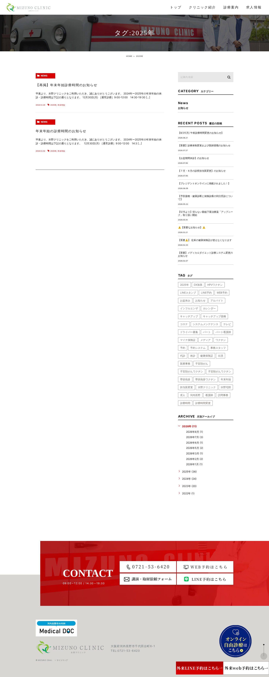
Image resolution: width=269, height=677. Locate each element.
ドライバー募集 (189, 332)
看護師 (209, 395)
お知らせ (200, 300)
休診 (192, 355)
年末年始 (61, 105)
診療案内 (231, 7)
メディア (205, 339)
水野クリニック (207, 387)
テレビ (227, 324)
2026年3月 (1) (194, 453)
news (44, 75)
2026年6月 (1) (194, 442)
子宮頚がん (201, 363)
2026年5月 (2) (194, 447)
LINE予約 (206, 292)
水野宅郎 (226, 387)
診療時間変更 (203, 403)
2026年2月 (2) (194, 458)
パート (207, 332)
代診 (182, 355)
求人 (182, 395)
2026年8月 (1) (194, 431)
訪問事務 (223, 395)
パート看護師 (223, 332)
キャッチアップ (189, 316)
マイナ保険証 (187, 339)
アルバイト (216, 300)
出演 (220, 355)
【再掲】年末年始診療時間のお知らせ (66, 85)
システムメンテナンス (205, 324)
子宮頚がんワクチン (191, 371)
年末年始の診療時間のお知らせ (61, 131)
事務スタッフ (218, 347)
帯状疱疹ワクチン (205, 379)
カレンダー (209, 308)
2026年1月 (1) (194, 464)
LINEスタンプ (188, 292)
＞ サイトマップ (61, 660)
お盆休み (185, 300)
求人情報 (254, 7)
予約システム (198, 347)
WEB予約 (222, 292)
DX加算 (198, 284)
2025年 (53, 105)
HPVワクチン (215, 284)
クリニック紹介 (202, 7)
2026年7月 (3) (194, 437)
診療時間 (185, 403)
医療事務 (185, 363)
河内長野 (195, 395)
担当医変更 (186, 387)
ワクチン (221, 339)
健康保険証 (206, 355)
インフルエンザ (189, 308)
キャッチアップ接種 (214, 316)
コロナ (184, 324)
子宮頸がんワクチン (219, 371)
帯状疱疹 (185, 379)
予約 (182, 347)
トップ (176, 7)
